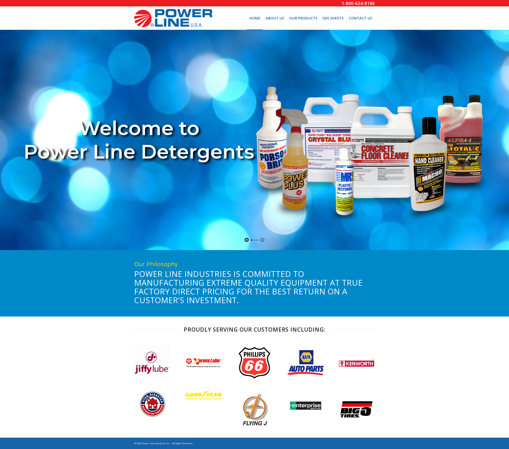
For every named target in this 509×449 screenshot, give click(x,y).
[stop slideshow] (262, 240)
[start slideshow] (246, 240)
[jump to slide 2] (254, 240)
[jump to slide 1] (251, 240)
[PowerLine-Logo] (173, 18)
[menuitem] (255, 18)
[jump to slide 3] (257, 240)
